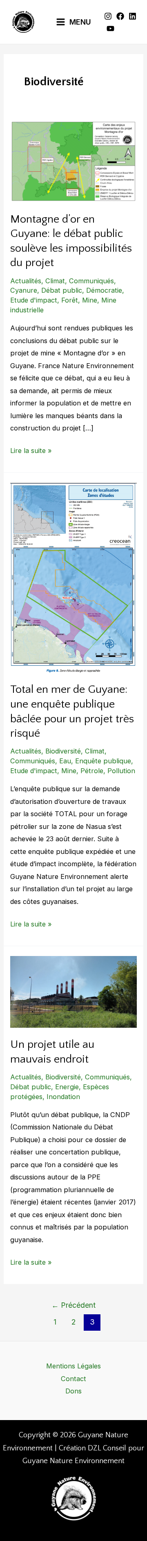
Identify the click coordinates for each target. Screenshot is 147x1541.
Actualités (25, 281)
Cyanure (23, 290)
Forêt (69, 300)
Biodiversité (63, 751)
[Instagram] (108, 16)
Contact (73, 1379)
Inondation (63, 1097)
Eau (65, 761)
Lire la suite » (31, 449)
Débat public (61, 290)
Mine (89, 300)
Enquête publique (103, 761)
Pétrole (91, 771)
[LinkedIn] (132, 16)
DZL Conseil (107, 1448)
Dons (73, 1391)
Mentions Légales (73, 1366)
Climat (55, 281)
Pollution (121, 771)
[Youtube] (110, 28)
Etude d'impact (33, 300)
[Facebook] (120, 16)
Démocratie (104, 290)
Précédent (73, 1305)
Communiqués (91, 281)
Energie (67, 1087)
